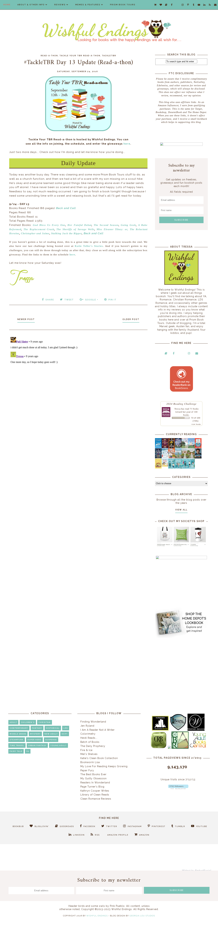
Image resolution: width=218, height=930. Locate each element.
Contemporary (19, 728)
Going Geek (128, 225)
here (126, 143)
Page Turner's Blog (92, 786)
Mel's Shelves (89, 754)
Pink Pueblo (117, 906)
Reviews (60, 5)
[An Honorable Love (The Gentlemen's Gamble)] (185, 447)
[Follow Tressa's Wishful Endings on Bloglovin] (178, 788)
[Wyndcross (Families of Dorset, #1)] (185, 457)
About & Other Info (31, 5)
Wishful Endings (97, 915)
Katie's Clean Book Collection (99, 758)
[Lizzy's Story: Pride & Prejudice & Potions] (165, 447)
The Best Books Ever (93, 774)
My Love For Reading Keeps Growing (104, 766)
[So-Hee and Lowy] (165, 465)
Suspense (51, 740)
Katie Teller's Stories (89, 245)
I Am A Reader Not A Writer (97, 729)
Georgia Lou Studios (142, 915)
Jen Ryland (87, 725)
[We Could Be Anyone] (171, 447)
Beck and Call (66, 208)
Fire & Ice (86, 750)
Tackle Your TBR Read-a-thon (79, 56)
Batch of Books (89, 742)
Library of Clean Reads (94, 794)
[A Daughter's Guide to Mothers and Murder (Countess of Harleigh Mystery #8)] (158, 467)
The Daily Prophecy (92, 746)
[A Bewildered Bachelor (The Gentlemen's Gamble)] (191, 447)
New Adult (51, 734)
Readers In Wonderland (95, 782)
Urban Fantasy (37, 745)
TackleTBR (109, 56)
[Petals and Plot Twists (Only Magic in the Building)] (178, 467)
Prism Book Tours (122, 5)
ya (27, 751)
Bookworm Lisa (90, 762)
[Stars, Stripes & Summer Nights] (178, 447)
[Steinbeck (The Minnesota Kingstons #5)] (198, 457)
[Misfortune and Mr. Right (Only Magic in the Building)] (171, 467)
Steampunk (17, 740)
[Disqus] (78, 378)
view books (196, 424)
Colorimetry (88, 733)
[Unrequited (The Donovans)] (178, 457)
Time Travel (17, 745)
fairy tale (16, 751)
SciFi (65, 734)
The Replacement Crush (39, 229)
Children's (28, 722)
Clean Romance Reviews (95, 798)
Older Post (130, 319)
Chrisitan (44, 722)
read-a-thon (49, 56)
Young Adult (58, 745)
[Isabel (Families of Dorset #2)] (191, 457)
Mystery (35, 734)
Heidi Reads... (88, 737)
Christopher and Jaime (35, 233)
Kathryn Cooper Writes (94, 790)
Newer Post (26, 319)
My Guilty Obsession (93, 778)
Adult (13, 722)
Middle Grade (18, 734)
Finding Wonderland (93, 721)
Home (7, 5)
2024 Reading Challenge (181, 403)
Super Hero (34, 740)
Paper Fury (87, 770)
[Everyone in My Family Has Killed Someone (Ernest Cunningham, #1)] (198, 447)
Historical (53, 728)
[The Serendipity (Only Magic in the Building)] (185, 467)
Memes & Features (87, 5)
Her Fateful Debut (79, 225)
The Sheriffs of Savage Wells (75, 229)
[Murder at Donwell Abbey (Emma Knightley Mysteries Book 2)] (165, 457)
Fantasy (37, 728)
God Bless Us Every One (49, 225)
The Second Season (106, 225)
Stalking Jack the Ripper (66, 233)
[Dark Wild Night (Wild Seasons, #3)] (158, 447)
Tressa (177, 408)
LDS (66, 728)
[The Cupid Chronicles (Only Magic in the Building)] (191, 467)
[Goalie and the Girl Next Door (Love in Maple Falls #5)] (171, 457)
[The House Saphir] (158, 457)
